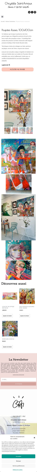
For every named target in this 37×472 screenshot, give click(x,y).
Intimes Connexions (10, 21)
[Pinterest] (29, 12)
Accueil (2, 21)
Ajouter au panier (17, 69)
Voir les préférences (18, 466)
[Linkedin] (35, 12)
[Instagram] (32, 12)
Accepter (18, 456)
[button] (34, 438)
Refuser (18, 461)
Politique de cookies (17, 469)
